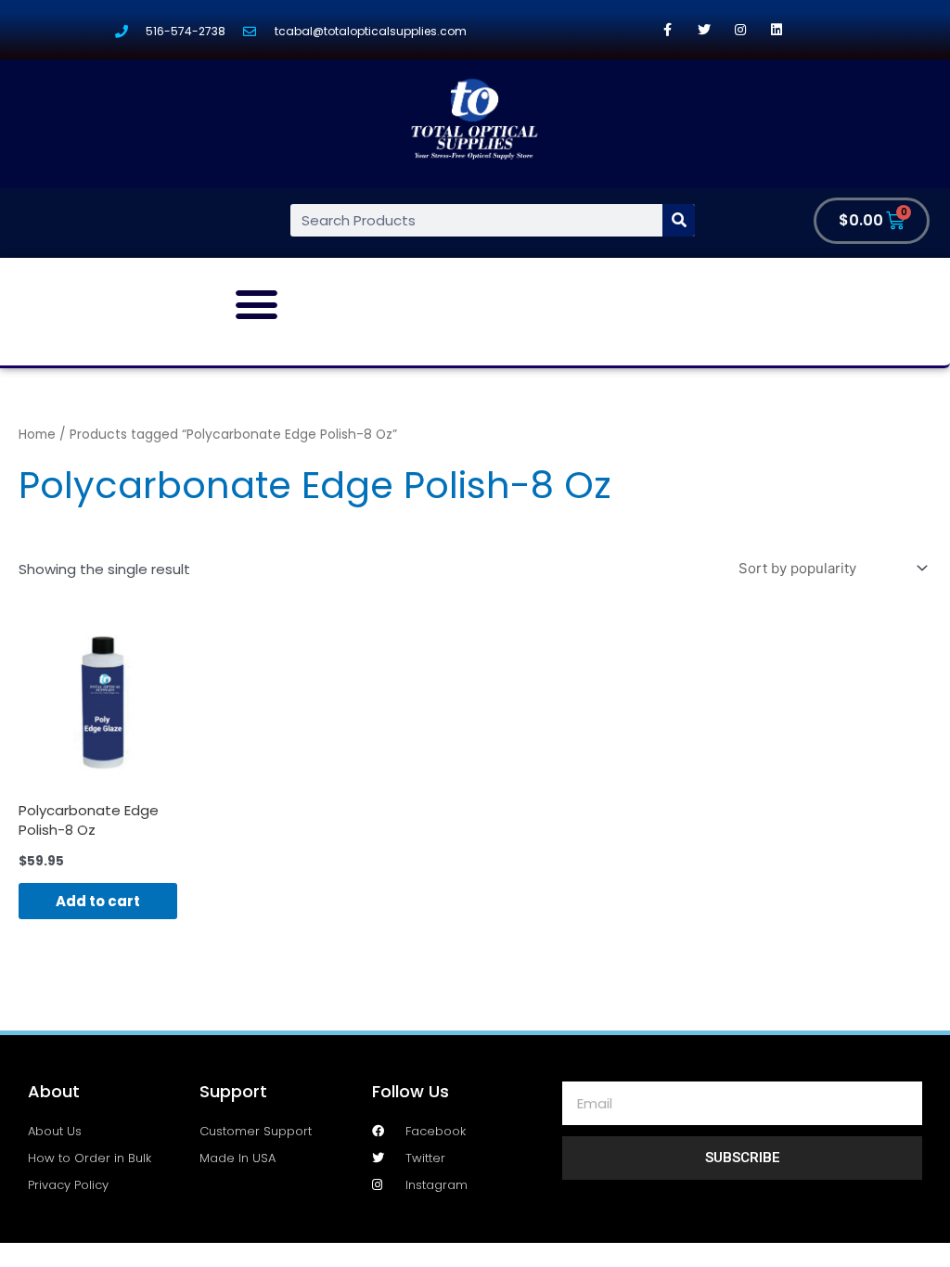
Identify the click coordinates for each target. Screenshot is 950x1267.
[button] (257, 304)
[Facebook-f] (667, 29)
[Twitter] (704, 29)
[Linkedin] (776, 29)
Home (37, 434)
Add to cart (98, 901)
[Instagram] (740, 29)
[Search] (678, 220)
